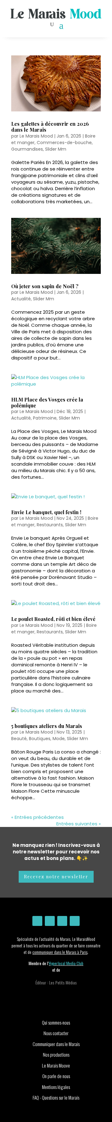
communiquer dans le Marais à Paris (59, 952)
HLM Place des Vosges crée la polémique (47, 402)
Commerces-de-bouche (64, 142)
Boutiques (39, 738)
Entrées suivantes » (78, 823)
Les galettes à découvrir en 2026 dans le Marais (50, 126)
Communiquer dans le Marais (56, 1043)
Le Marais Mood (36, 136)
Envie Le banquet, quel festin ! (46, 512)
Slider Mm (55, 149)
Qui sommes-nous (56, 1022)
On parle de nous (56, 1076)
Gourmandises (27, 149)
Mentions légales (56, 1086)
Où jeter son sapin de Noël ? (44, 286)
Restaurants (50, 525)
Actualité (21, 299)
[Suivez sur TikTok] (75, 921)
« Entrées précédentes (37, 817)
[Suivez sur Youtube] (62, 921)
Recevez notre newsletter (56, 877)
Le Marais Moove (56, 1065)
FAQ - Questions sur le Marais (56, 1097)
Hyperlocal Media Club (66, 963)
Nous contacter (56, 1033)
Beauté (19, 738)
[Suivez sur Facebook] (50, 921)
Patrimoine (45, 418)
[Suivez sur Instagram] (37, 921)
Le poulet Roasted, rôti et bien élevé (53, 619)
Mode (59, 738)
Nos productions (56, 1054)
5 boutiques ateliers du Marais (46, 726)
